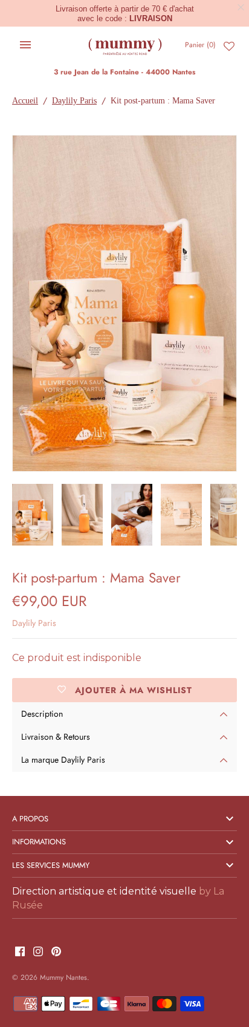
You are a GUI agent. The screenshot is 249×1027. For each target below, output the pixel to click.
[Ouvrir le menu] (25, 44)
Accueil (25, 100)
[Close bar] (241, 7)
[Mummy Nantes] (125, 45)
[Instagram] (38, 952)
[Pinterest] (56, 952)
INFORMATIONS (39, 841)
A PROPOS (30, 818)
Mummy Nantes (63, 977)
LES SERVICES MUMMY (50, 865)
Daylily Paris (74, 100)
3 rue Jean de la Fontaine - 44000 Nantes (124, 72)
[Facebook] (20, 952)
